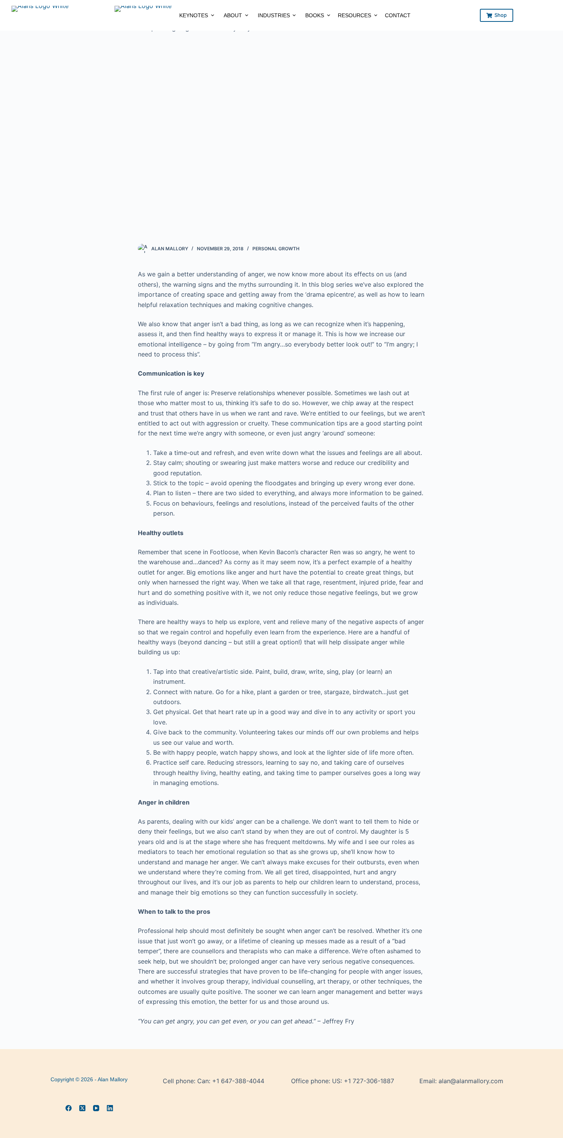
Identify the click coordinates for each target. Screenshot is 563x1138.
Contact (398, 15)
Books (314, 15)
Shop (500, 15)
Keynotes (193, 15)
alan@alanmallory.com (471, 1081)
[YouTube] (96, 1108)
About (233, 15)
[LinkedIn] (110, 1108)
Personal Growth (276, 248)
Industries (274, 15)
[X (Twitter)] (82, 1108)
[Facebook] (68, 1108)
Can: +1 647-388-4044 (230, 1081)
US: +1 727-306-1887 (363, 1081)
